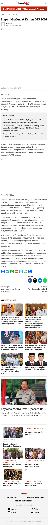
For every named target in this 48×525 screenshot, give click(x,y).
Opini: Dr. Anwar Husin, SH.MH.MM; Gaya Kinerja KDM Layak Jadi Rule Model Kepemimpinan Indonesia (22, 121)
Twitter (36, 509)
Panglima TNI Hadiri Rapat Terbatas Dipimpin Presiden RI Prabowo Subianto (12, 347)
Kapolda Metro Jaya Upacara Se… (23, 409)
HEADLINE (28, 428)
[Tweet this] (35, 280)
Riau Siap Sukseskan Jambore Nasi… (33, 484)
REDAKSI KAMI (12, 497)
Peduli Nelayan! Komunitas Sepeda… (12, 445)
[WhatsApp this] (45, 280)
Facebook (13, 509)
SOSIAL (5, 442)
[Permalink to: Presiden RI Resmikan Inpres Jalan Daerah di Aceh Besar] (13, 453)
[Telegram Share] (40, 280)
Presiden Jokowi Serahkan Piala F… (33, 465)
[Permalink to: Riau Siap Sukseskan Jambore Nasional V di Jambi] (35, 474)
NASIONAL (6, 440)
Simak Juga (38, 415)
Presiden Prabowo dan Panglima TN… (34, 433)
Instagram (13, 512)
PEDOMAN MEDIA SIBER (35, 497)
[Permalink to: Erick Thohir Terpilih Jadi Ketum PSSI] (13, 474)
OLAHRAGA (14, 440)
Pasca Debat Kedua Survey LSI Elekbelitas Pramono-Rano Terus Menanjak (35, 347)
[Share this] (30, 280)
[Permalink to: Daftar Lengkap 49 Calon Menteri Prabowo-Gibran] (36, 359)
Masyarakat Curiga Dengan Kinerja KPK (10, 288)
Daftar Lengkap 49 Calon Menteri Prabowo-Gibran (35, 368)
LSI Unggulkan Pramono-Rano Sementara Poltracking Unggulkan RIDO (11, 370)
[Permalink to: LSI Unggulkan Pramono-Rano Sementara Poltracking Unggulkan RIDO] (12, 359)
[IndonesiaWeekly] (24, 3)
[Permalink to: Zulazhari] (3, 24)
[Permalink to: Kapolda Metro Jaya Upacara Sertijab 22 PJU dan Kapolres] (24, 392)
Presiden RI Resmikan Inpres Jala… (12, 466)
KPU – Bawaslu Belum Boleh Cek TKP (37, 288)
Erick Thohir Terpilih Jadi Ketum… (12, 484)
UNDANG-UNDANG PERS (23, 501)
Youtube (36, 512)
